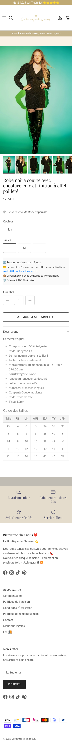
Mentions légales (14, 625)
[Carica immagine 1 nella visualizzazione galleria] (36, 100)
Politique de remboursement (21, 613)
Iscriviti (14, 684)
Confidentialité (12, 595)
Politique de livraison (16, 601)
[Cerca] (12, 18)
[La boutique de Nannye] (36, 17)
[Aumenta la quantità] (30, 300)
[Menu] (4, 18)
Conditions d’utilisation (17, 607)
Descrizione (10, 331)
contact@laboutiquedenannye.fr (20, 271)
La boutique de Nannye (23, 738)
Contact (8, 619)
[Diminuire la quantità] (7, 300)
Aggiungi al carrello (36, 317)
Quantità (8, 292)
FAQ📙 (7, 632)
